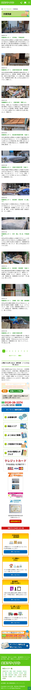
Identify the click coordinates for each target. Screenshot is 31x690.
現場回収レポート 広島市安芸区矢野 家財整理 (15, 70)
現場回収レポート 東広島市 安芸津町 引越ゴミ (15, 268)
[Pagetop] (29, 688)
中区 (7, 671)
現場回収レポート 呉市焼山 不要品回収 (13, 37)
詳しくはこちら (15, 551)
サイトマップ (20, 683)
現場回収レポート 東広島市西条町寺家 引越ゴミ (15, 135)
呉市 (14, 676)
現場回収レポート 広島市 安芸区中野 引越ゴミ (15, 167)
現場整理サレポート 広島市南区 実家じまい (14, 102)
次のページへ (12, 355)
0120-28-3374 (14, 402)
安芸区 (21, 673)
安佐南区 (19, 671)
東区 (11, 671)
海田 (25, 673)
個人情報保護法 (11, 683)
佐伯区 (10, 673)
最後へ (20, 355)
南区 (14, 671)
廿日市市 (15, 673)
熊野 (6, 675)
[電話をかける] (21, 2)
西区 (6, 673)
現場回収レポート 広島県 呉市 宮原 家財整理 (15, 300)
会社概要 (3, 683)
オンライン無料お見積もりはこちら (17, 646)
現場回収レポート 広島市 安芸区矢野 (12, 333)
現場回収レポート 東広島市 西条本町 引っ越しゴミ (15, 200)
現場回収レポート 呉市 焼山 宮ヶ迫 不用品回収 (15, 235)
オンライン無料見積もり (15, 410)
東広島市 (10, 675)
